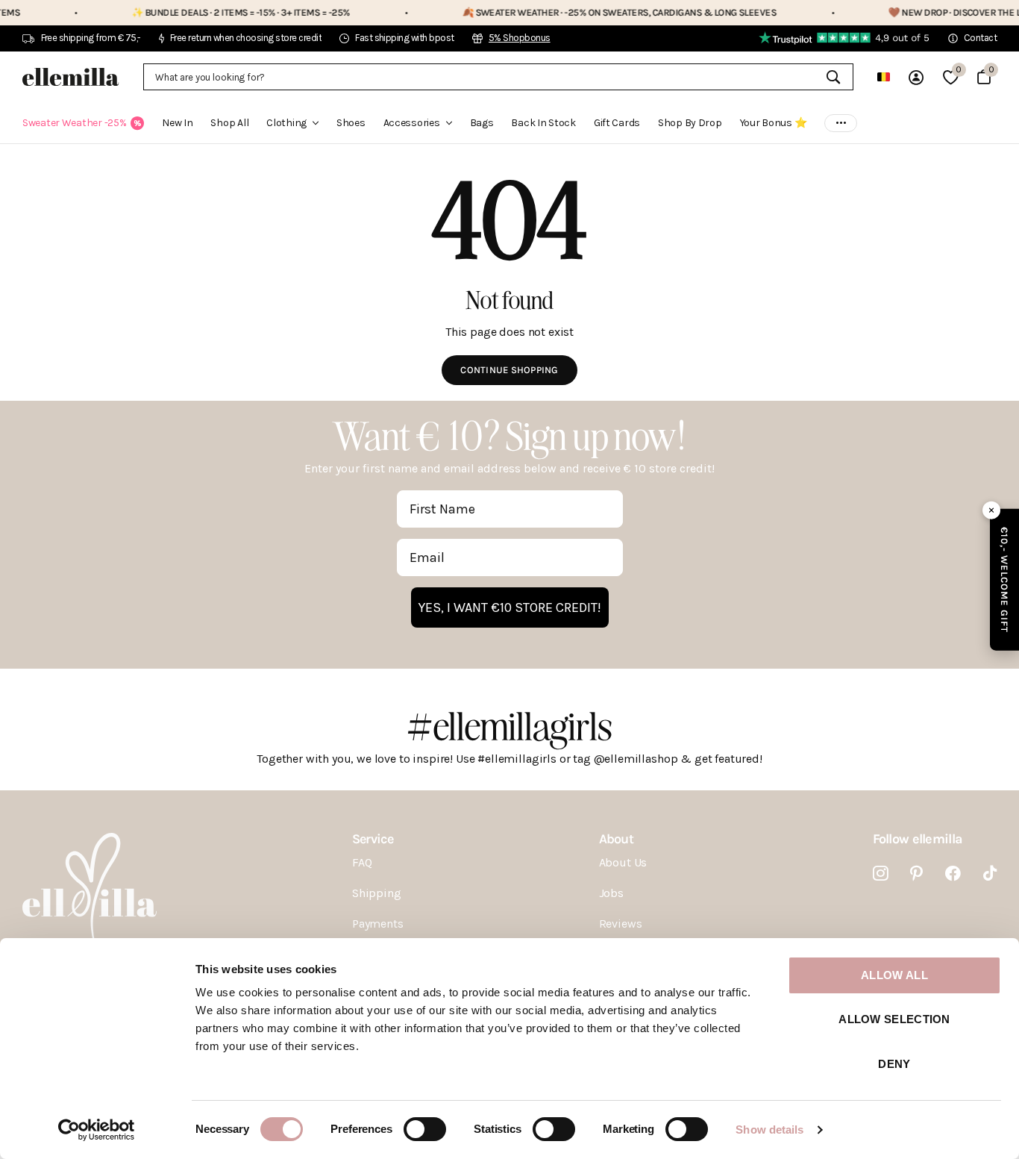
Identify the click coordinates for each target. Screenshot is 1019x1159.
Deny (894, 1064)
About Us (623, 862)
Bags (482, 122)
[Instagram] (880, 873)
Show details (769, 1129)
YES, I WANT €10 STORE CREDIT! (509, 607)
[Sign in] (916, 77)
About (616, 839)
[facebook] (953, 873)
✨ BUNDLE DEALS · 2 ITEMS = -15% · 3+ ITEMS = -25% (211, 12)
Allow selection (894, 1019)
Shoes (351, 122)
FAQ (362, 862)
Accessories (411, 122)
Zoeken (832, 76)
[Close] (991, 510)
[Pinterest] (916, 873)
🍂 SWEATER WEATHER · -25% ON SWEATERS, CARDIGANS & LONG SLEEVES (590, 12)
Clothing (286, 122)
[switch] (425, 1129)
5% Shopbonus (520, 37)
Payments (378, 923)
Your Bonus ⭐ (773, 122)
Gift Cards (617, 122)
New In (177, 122)
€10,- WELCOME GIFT (1004, 579)
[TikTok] (990, 873)
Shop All (229, 122)
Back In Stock (543, 122)
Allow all (894, 975)
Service (372, 839)
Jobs (611, 893)
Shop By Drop (690, 122)
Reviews (620, 923)
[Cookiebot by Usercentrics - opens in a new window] (96, 1130)
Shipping (376, 893)
